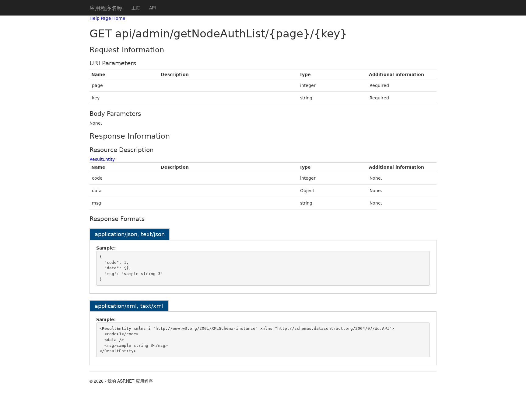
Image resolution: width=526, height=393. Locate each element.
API (152, 8)
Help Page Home (107, 18)
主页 (136, 8)
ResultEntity (102, 159)
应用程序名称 (105, 8)
